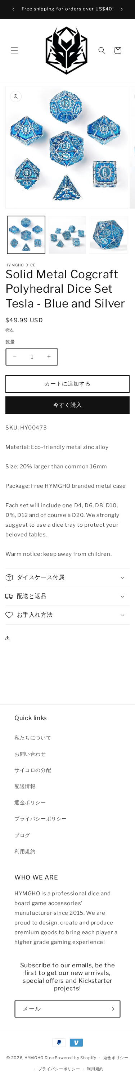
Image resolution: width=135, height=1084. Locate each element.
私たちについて (32, 737)
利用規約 (24, 851)
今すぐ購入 (67, 405)
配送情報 (24, 786)
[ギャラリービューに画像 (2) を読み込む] (67, 235)
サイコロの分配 (32, 770)
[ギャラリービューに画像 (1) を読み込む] (26, 235)
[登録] (112, 1009)
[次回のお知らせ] (122, 9)
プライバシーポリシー (40, 818)
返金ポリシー (30, 802)
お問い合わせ (30, 754)
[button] (14, 50)
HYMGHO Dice (39, 1057)
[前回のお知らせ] (13, 9)
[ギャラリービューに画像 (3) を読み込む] (108, 235)
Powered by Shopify (75, 1057)
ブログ (22, 835)
